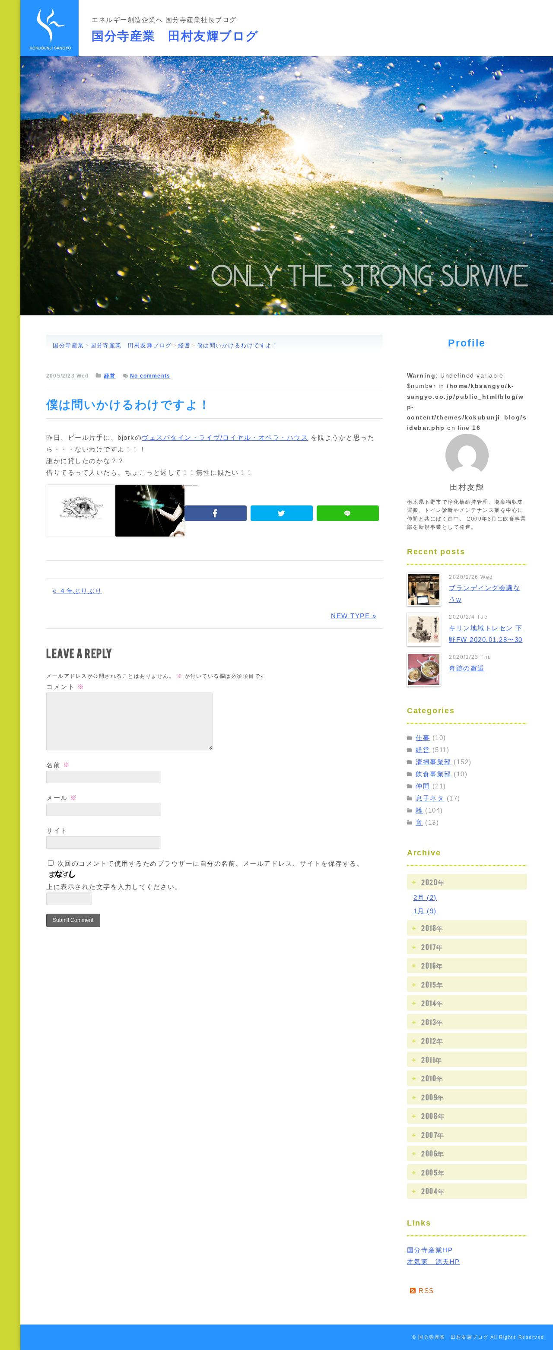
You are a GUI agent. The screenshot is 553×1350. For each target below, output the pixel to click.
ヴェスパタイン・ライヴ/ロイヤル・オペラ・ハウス (225, 437)
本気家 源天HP (433, 1261)
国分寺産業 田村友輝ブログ (175, 34)
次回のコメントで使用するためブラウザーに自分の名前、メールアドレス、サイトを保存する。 (210, 863)
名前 (58, 765)
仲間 (423, 786)
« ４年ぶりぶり (77, 590)
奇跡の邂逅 (467, 668)
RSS (425, 1290)
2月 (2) (425, 897)
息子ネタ (430, 798)
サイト (57, 830)
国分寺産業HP (430, 1250)
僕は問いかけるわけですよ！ (238, 345)
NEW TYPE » (353, 615)
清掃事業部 (433, 762)
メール (61, 797)
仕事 (423, 737)
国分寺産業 (68, 345)
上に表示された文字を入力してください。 (114, 886)
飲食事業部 (433, 774)
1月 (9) (425, 911)
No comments (150, 376)
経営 (184, 345)
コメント (65, 686)
